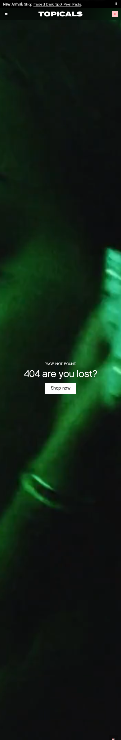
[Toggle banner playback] (115, 3)
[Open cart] (115, 14)
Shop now (60, 388)
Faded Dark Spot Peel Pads (57, 3)
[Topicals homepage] (60, 13)
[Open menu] (6, 14)
